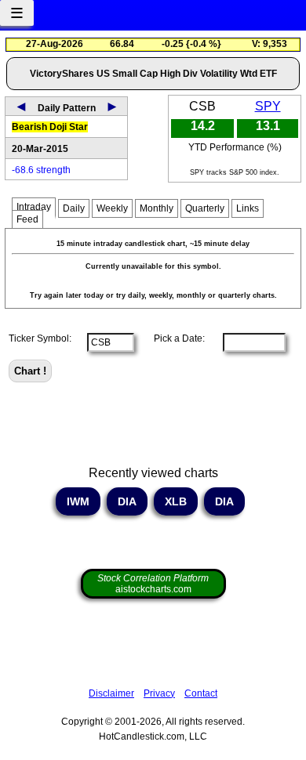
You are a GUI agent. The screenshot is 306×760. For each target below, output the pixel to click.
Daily (74, 208)
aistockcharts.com (153, 584)
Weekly (112, 208)
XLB (176, 501)
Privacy (159, 693)
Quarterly (204, 208)
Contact (200, 693)
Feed (27, 219)
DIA (127, 501)
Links (247, 208)
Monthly (156, 208)
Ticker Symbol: (40, 338)
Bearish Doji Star (50, 126)
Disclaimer (111, 693)
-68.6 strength (41, 170)
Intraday (33, 206)
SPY (268, 106)
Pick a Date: (174, 338)
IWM (78, 501)
